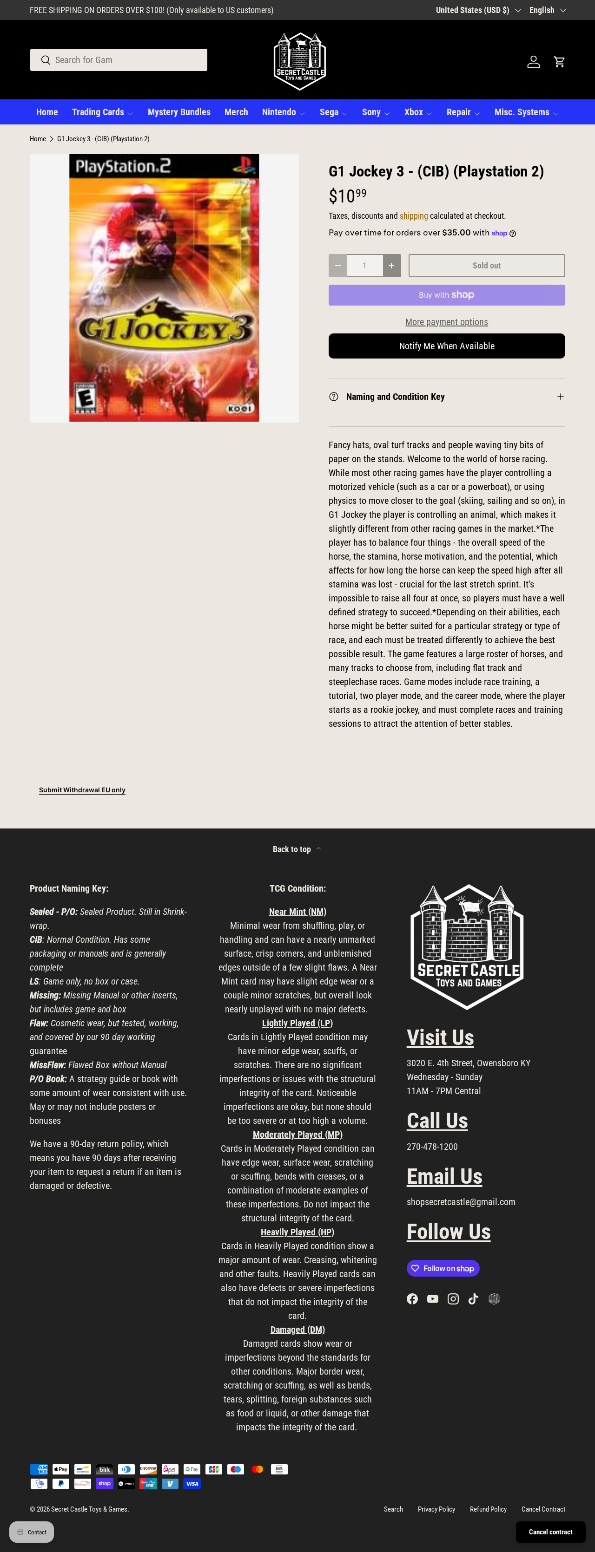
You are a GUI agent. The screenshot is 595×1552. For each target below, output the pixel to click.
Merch (236, 111)
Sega (329, 111)
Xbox (413, 111)
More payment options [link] (446, 321)
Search (393, 1509)
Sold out (487, 265)
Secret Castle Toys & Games (89, 1509)
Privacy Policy (436, 1509)
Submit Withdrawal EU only (82, 790)
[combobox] (118, 60)
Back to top (293, 849)
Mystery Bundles (179, 111)
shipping (414, 216)
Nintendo (279, 111)
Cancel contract (551, 1532)
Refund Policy (488, 1509)
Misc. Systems (522, 111)
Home (47, 111)
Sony (371, 111)
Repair (459, 111)
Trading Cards (98, 111)
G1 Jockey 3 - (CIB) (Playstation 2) (103, 139)
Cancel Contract (543, 1509)
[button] (559, 62)
